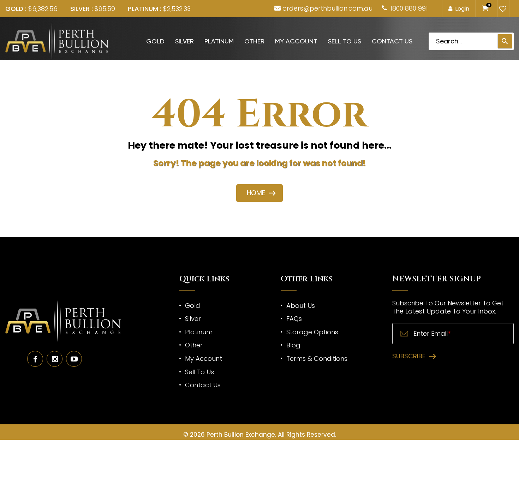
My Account (296, 41)
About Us (300, 305)
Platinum (219, 41)
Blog (293, 345)
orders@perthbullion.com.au (327, 8)
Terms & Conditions (316, 358)
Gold (155, 41)
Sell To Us (344, 41)
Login (462, 9)
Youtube (74, 359)
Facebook (35, 359)
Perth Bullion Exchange (241, 434)
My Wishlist (502, 9)
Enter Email (432, 333)
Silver (184, 41)
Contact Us (392, 41)
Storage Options (312, 332)
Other (254, 41)
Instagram (54, 359)
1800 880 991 (409, 8)
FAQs (294, 318)
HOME (256, 193)
